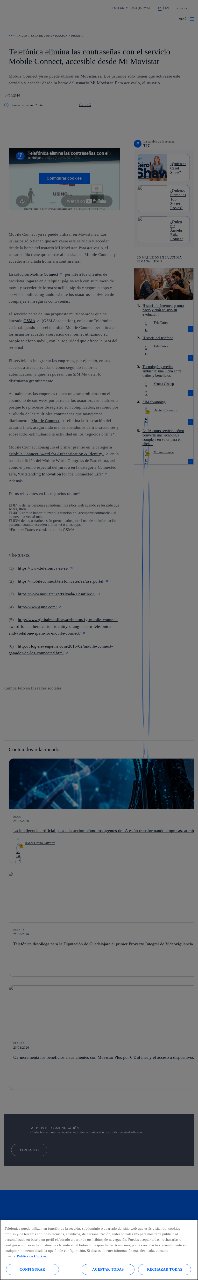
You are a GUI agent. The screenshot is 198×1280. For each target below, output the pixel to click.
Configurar (32, 1269)
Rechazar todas (164, 1269)
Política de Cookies (32, 1256)
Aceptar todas (108, 1269)
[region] (99, 1250)
